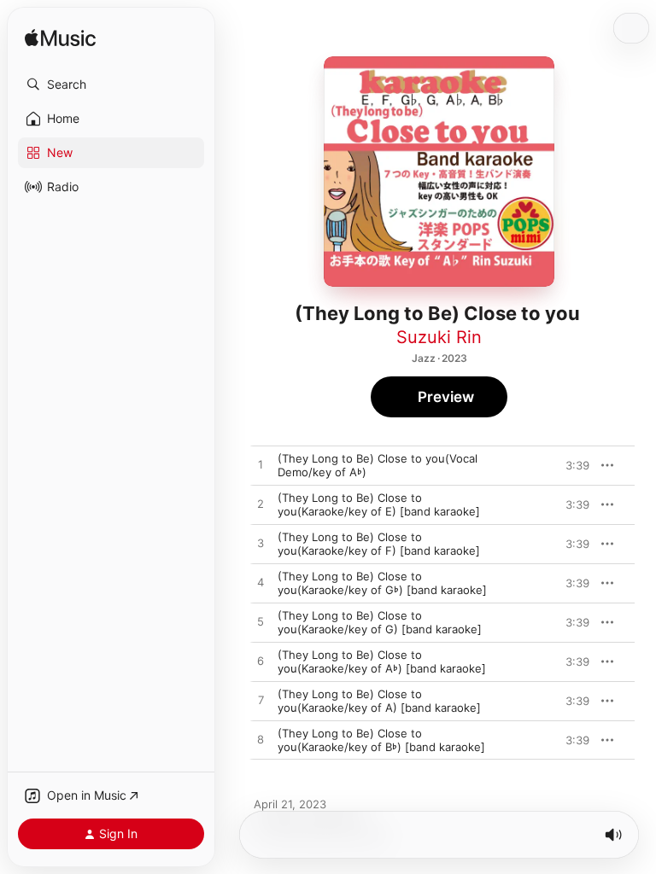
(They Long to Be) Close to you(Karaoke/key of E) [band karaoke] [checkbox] (379, 504)
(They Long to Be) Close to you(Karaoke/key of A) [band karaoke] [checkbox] (379, 700)
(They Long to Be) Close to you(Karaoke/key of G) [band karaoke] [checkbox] (380, 622)
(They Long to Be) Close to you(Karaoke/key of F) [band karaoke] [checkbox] (379, 543)
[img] (60, 39)
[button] (111, 84)
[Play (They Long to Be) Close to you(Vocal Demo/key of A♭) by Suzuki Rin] (260, 465)
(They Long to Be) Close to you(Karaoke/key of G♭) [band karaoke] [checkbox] (382, 583)
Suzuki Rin (439, 337)
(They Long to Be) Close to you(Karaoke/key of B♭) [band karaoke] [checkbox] (381, 740)
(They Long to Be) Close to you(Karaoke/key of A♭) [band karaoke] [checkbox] (382, 661)
